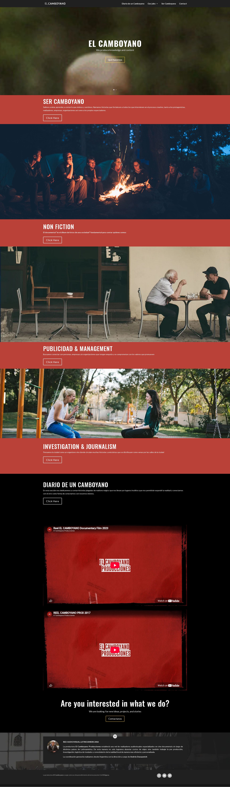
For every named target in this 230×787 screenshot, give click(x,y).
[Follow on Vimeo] (170, 775)
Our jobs (151, 4)
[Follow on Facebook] (159, 775)
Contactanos (115, 718)
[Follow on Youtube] (164, 775)
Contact (183, 4)
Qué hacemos (115, 59)
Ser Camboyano (168, 4)
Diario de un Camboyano (133, 4)
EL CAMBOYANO (115, 43)
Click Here (52, 117)
